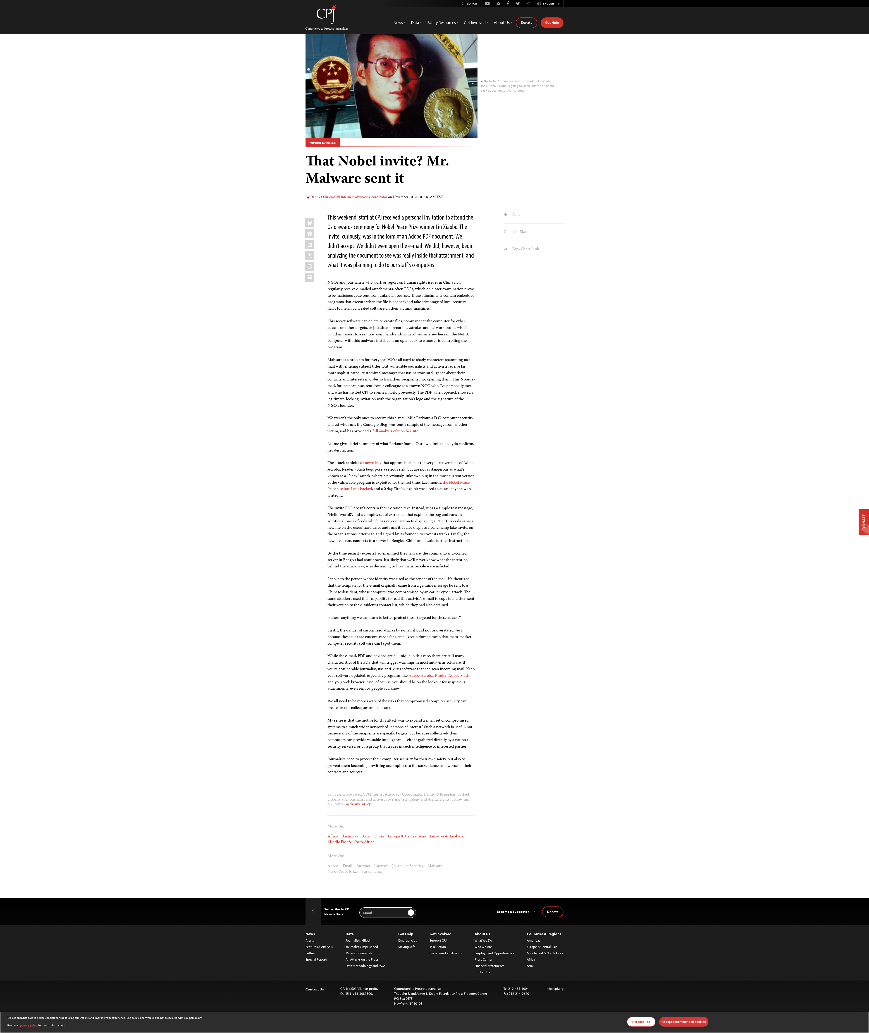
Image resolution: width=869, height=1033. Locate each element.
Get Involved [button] (475, 22)
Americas (350, 836)
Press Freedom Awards (446, 953)
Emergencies (407, 940)
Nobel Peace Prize (342, 871)
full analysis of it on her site (395, 431)
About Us (482, 933)
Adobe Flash (458, 675)
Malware (434, 866)
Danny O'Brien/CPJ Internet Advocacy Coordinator (348, 197)
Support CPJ (438, 940)
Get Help (552, 22)
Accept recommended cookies (684, 1021)
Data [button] (415, 22)
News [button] (398, 22)
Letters (310, 953)
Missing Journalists (359, 953)
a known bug (371, 463)
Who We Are (483, 947)
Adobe (333, 866)
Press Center (483, 959)
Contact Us (482, 972)
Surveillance (372, 871)
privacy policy (29, 1025)
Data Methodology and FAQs (365, 966)
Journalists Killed (358, 940)
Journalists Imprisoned (362, 947)
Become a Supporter (513, 911)
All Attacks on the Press (362, 959)
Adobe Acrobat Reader (427, 675)
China (379, 836)
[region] (434, 1022)
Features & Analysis (323, 143)
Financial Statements (489, 966)
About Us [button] (502, 22)
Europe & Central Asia (407, 836)
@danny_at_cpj (359, 804)
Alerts (310, 940)
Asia (366, 836)
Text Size (518, 232)
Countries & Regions (544, 933)
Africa (332, 836)
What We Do (483, 940)
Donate (526, 22)
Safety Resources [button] (441, 22)
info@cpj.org (554, 988)
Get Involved (440, 933)
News (310, 933)
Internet (363, 866)
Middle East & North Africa (350, 842)
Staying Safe (406, 947)
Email (347, 866)
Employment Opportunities (494, 953)
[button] (558, 3)
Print (515, 214)
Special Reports (317, 959)
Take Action (438, 947)
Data (350, 933)
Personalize (641, 1021)
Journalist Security (407, 866)
